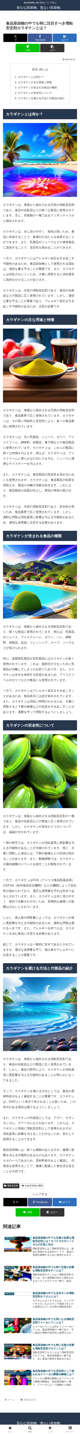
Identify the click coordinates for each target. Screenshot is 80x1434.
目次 (35, 69)
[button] (52, 48)
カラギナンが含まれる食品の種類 (37, 87)
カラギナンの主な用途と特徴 (35, 82)
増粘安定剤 (12, 1185)
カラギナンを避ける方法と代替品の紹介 (41, 98)
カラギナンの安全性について (35, 92)
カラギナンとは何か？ (31, 76)
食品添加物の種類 (34, 1185)
